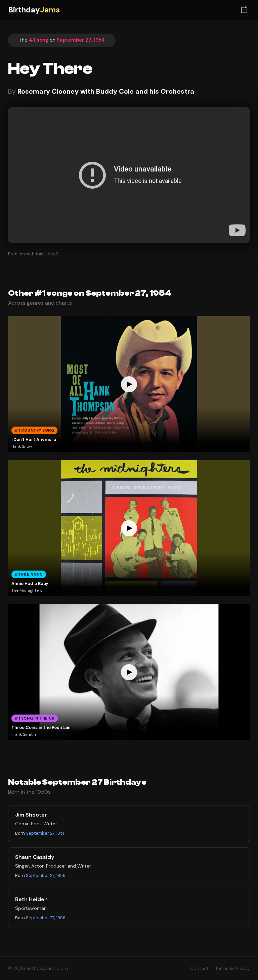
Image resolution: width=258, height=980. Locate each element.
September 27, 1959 (46, 918)
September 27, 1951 (45, 833)
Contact (199, 968)
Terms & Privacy (232, 968)
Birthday (34, 10)
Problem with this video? (33, 254)
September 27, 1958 (46, 875)
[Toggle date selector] (244, 10)
